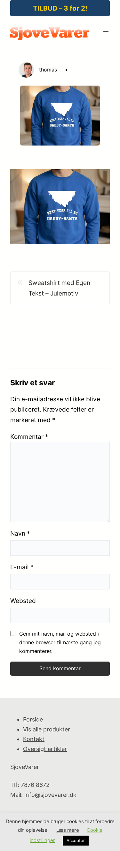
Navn (20, 533)
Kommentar (29, 436)
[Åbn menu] (106, 33)
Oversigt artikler (45, 749)
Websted (23, 601)
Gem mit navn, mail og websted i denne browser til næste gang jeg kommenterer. (60, 642)
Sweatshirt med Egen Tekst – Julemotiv (59, 288)
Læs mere (67, 830)
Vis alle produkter (46, 729)
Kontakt (33, 739)
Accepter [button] (76, 840)
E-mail (22, 567)
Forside (33, 719)
